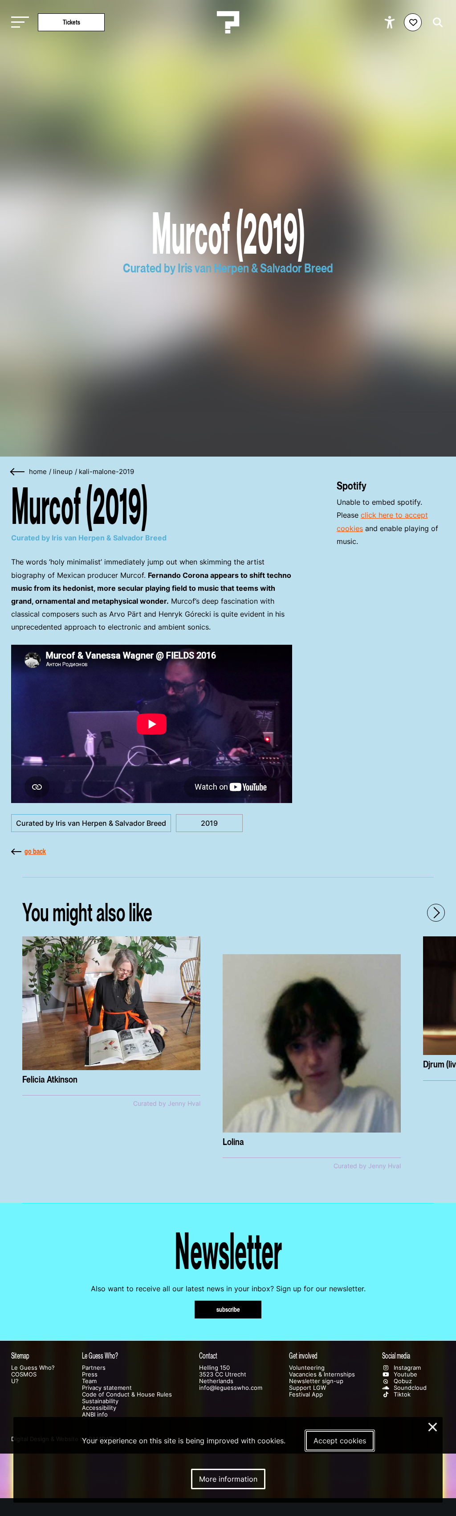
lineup (63, 472)
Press (90, 1374)
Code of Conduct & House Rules (127, 1394)
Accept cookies (340, 1440)
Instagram (406, 1367)
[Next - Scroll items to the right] (436, 913)
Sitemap (20, 1356)
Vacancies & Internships (322, 1374)
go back (35, 851)
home (38, 472)
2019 (209, 823)
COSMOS (24, 1374)
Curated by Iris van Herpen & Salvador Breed (91, 823)
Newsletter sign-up (316, 1381)
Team (89, 1381)
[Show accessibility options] (391, 22)
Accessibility (99, 1408)
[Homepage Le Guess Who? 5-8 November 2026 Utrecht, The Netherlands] (228, 22)
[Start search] (435, 22)
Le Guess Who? (33, 1367)
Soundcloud (409, 1387)
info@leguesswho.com (230, 1387)
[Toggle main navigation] (18, 22)
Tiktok (401, 1394)
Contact (208, 1356)
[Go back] (17, 472)
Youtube (404, 1374)
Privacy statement (107, 1387)
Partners (94, 1367)
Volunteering (307, 1367)
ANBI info (95, 1414)
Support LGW (307, 1387)
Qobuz (402, 1381)
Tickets (71, 22)
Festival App (306, 1394)
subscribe (228, 1309)
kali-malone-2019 (106, 472)
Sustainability (100, 1401)
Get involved (303, 1356)
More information (228, 1479)
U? (15, 1381)
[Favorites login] (413, 22)
